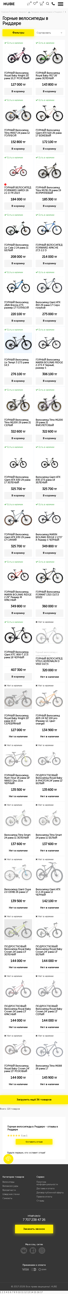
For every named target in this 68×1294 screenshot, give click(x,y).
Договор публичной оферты (50, 1192)
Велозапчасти (9, 1190)
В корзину (18, 91)
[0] (28, 4)
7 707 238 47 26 (34, 1220)
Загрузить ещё (34, 1099)
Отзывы (40, 1201)
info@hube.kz (34, 1216)
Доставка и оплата (45, 1188)
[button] (8, 1159)
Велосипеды (8, 1182)
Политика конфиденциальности (47, 1183)
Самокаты (7, 1198)
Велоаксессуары (10, 1186)
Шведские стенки (11, 1194)
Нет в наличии (49, 676)
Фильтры (18, 32)
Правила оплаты (44, 1196)
